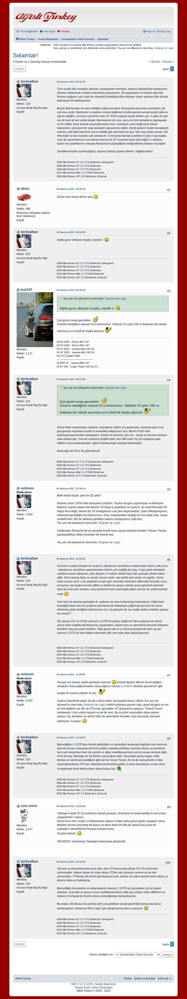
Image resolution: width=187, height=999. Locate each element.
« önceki (154, 61)
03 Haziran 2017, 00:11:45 (71, 81)
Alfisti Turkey (23, 978)
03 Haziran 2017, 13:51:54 (71, 806)
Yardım (128, 978)
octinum (27, 488)
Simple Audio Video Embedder (94, 987)
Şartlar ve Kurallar (144, 978)
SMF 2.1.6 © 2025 (82, 984)
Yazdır (19, 68)
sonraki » (168, 61)
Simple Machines (105, 984)
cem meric (29, 806)
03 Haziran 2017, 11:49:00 (71, 674)
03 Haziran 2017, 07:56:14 (71, 488)
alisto (25, 188)
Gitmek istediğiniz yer (101, 954)
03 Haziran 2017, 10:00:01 (71, 558)
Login (171, 48)
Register (159, 48)
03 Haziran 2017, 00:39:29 (71, 290)
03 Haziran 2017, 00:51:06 (71, 379)
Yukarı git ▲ (164, 978)
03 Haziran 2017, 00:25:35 (71, 189)
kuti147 (26, 290)
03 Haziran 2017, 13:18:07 (71, 737)
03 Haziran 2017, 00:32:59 (71, 232)
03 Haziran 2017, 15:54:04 (71, 861)
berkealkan (29, 81)
